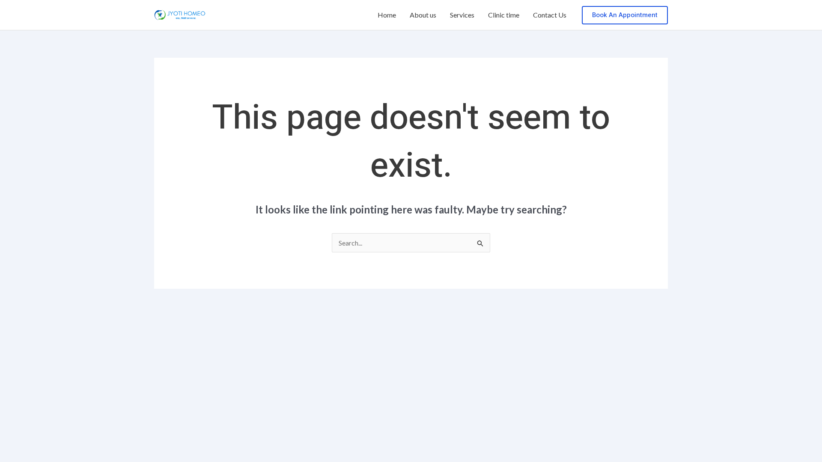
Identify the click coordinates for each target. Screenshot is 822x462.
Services (462, 15)
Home (387, 15)
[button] (625, 15)
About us (423, 15)
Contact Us (549, 15)
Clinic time (503, 15)
